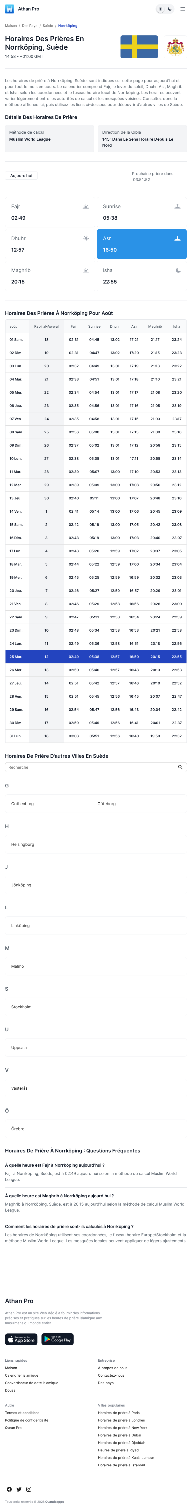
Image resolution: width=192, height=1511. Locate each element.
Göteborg (107, 803)
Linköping (20, 925)
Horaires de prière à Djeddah (121, 1442)
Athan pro (28, 8)
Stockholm (21, 1006)
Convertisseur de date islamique (31, 1383)
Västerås (19, 1088)
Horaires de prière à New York (123, 1427)
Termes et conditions (22, 1413)
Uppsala (19, 1047)
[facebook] (9, 1489)
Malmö (17, 966)
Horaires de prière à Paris (119, 1413)
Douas (10, 1390)
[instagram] (28, 1489)
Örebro (17, 1128)
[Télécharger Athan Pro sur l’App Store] (21, 1339)
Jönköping (21, 884)
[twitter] (19, 1489)
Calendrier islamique (21, 1375)
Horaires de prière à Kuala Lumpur (126, 1457)
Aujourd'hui (21, 175)
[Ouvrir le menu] (182, 9)
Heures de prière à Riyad (118, 1450)
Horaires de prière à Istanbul (121, 1465)
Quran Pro (13, 1427)
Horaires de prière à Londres (121, 1420)
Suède (48, 25)
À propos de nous (113, 1368)
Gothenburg (22, 803)
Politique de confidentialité (26, 1420)
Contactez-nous (111, 1375)
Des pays (30, 25)
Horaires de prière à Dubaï (119, 1435)
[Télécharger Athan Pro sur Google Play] (57, 1339)
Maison (11, 25)
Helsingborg (22, 844)
